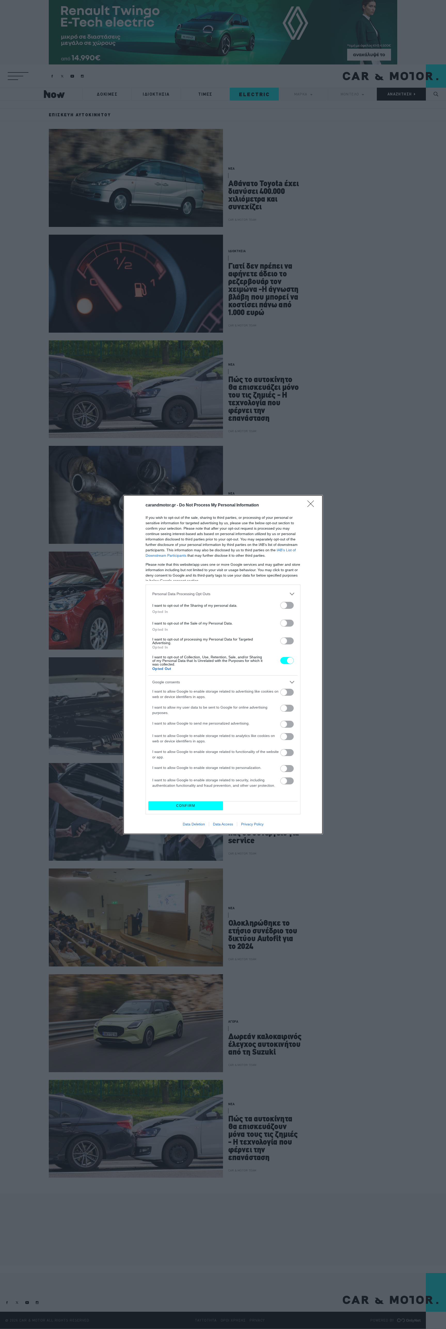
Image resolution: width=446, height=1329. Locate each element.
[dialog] (223, 664)
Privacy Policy (252, 824)
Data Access (223, 824)
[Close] (312, 505)
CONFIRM (185, 806)
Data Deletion (194, 824)
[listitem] (223, 594)
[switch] (287, 605)
